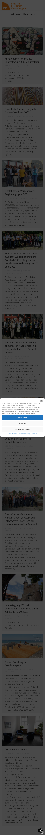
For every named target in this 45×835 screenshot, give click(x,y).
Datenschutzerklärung (24, 433)
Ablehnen (22, 423)
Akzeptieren (22, 417)
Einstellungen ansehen (22, 429)
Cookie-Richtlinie (12, 433)
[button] (42, 401)
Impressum (34, 433)
